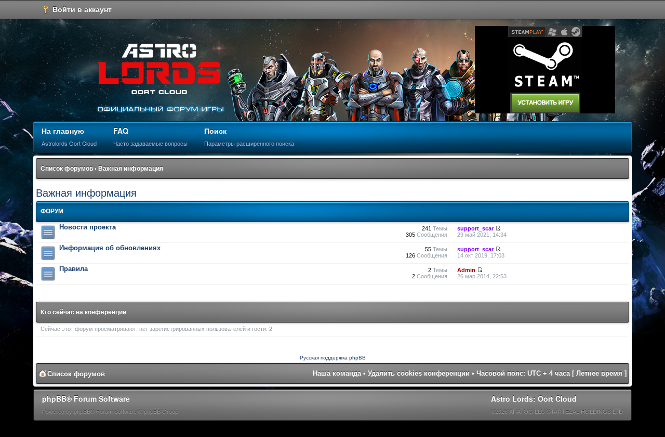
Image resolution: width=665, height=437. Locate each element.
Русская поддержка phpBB (333, 358)
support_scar (475, 228)
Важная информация (130, 168)
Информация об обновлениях (110, 248)
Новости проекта (87, 227)
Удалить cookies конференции (419, 373)
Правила (73, 269)
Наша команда (337, 373)
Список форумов (67, 168)
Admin (466, 270)
